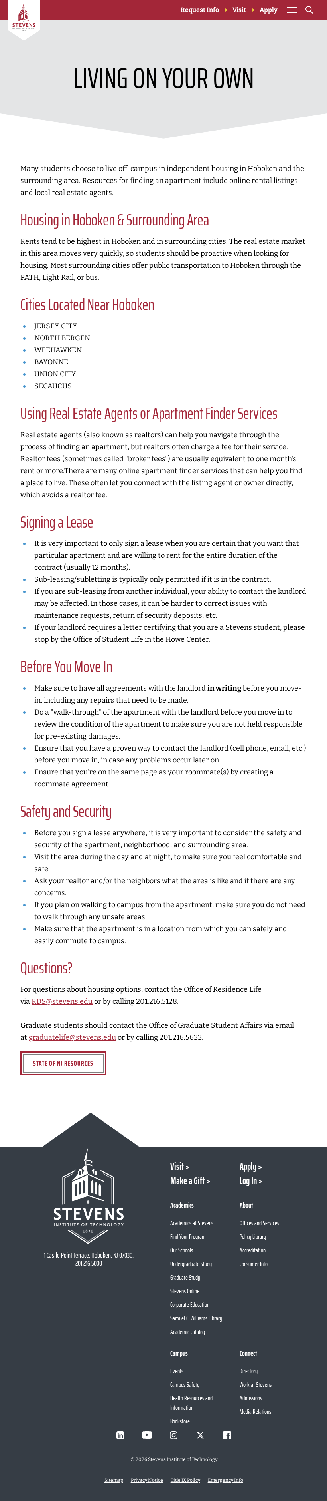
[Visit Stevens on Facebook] (227, 1435)
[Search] (309, 11)
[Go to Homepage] (24, 21)
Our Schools (181, 1250)
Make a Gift (187, 1180)
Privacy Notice (147, 1480)
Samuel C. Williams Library (196, 1318)
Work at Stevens (256, 1385)
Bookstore (180, 1421)
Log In (248, 1180)
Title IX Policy (185, 1480)
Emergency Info (225, 1480)
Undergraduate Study (191, 1264)
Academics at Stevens (191, 1223)
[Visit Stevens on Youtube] (147, 1435)
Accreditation (253, 1250)
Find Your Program (188, 1237)
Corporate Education (189, 1305)
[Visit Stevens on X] (200, 1435)
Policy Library (253, 1237)
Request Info (200, 10)
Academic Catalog (187, 1332)
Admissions (251, 1398)
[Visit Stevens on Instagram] (174, 1435)
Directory (249, 1371)
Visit (239, 10)
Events (176, 1371)
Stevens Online (184, 1291)
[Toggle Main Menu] (292, 10)
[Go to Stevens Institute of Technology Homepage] (89, 1195)
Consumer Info (254, 1264)
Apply (269, 10)
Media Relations (255, 1412)
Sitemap (113, 1480)
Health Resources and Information (191, 1403)
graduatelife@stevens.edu (72, 1037)
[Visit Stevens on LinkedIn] (120, 1435)
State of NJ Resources (63, 1063)
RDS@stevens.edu (62, 1001)
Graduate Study (185, 1277)
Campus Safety (184, 1385)
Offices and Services (259, 1223)
